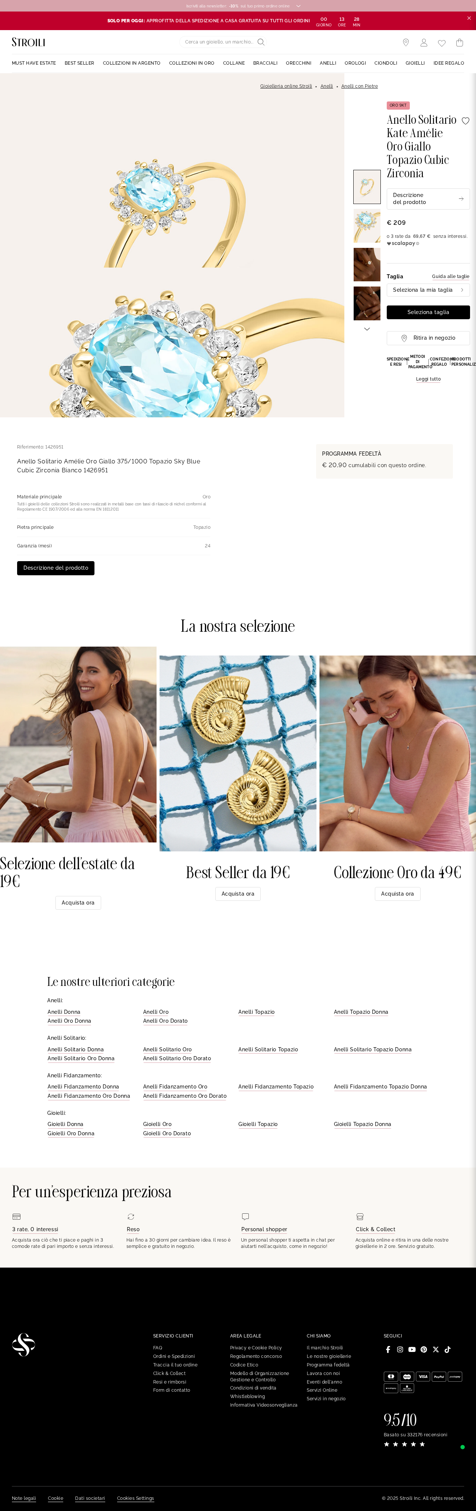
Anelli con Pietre (359, 86)
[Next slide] (367, 328)
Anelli (327, 86)
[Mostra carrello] (459, 42)
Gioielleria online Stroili (286, 86)
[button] (428, 368)
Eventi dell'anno (324, 1382)
